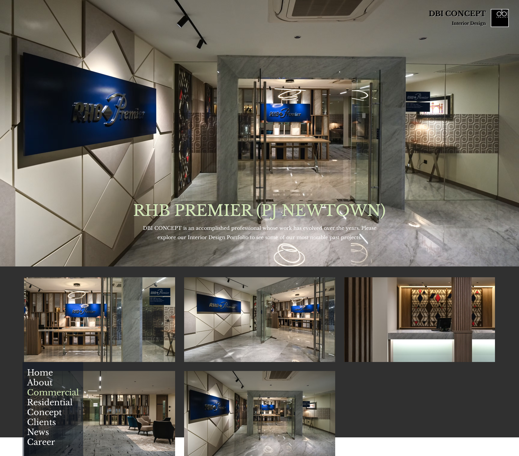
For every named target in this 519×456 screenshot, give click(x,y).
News (38, 432)
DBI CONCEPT (457, 14)
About (40, 383)
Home (40, 373)
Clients (41, 422)
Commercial (45, 392)
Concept (44, 412)
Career (41, 442)
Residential (45, 402)
